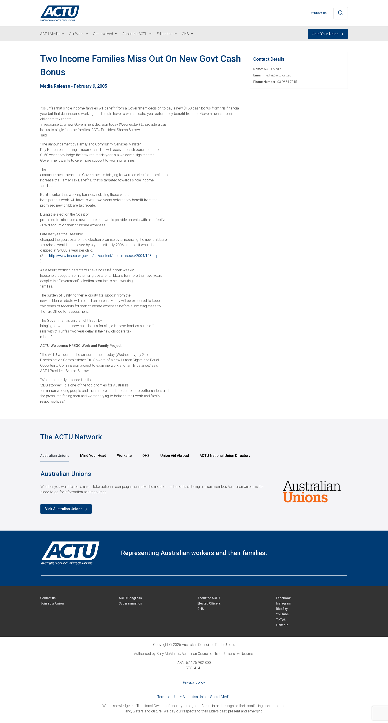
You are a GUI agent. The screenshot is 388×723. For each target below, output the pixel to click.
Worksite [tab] (124, 455)
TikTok (280, 619)
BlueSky (282, 609)
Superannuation (130, 603)
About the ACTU (134, 34)
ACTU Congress (130, 598)
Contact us (318, 13)
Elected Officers (209, 603)
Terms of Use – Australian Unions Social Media (194, 697)
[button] (341, 13)
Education (164, 34)
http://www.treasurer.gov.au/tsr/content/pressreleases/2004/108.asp (103, 256)
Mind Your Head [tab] (93, 455)
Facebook (283, 598)
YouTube (282, 614)
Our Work (76, 34)
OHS (185, 34)
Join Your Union (325, 34)
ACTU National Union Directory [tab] (225, 455)
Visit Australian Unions (63, 509)
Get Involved (103, 34)
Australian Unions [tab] (54, 455)
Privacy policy (194, 682)
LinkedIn (282, 625)
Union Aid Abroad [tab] (174, 455)
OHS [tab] (146, 455)
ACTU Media (50, 34)
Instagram (283, 603)
